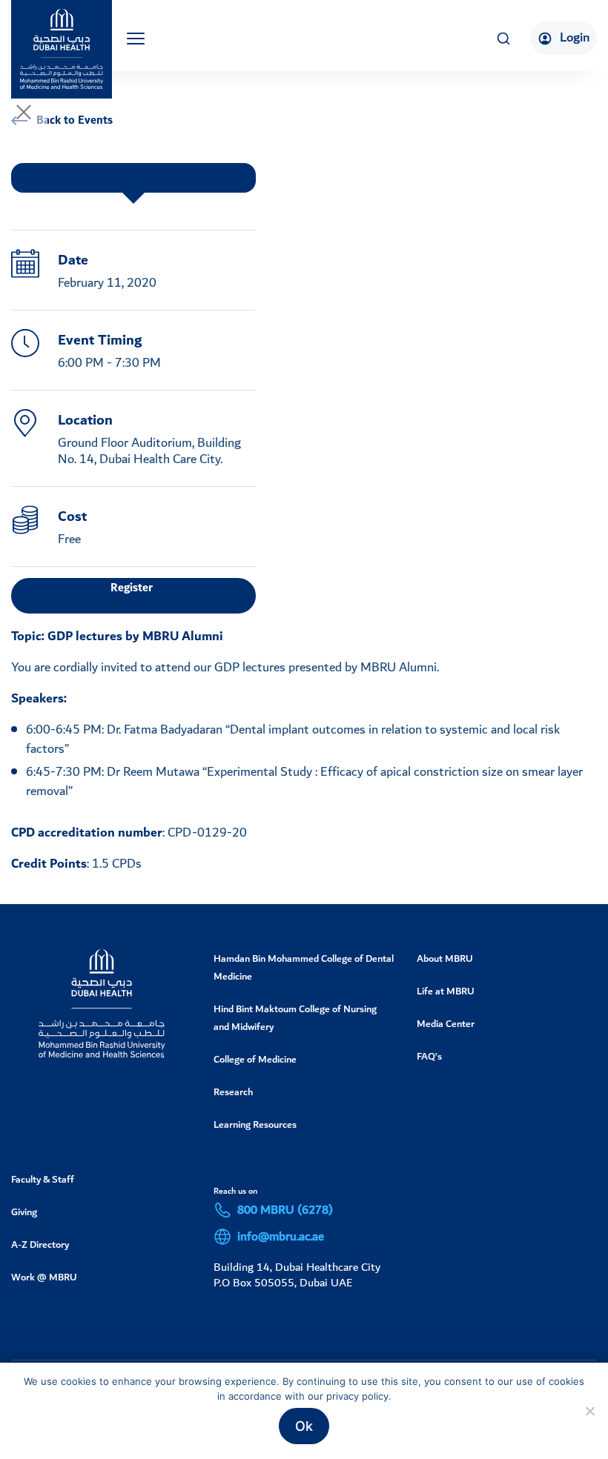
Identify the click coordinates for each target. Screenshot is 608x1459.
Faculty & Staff (42, 1179)
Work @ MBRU (44, 1277)
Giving (24, 1211)
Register (131, 588)
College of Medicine (255, 1059)
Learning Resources (255, 1124)
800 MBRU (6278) (285, 1210)
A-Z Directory (40, 1244)
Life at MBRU (446, 991)
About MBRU (445, 958)
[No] (589, 1410)
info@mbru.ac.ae (280, 1237)
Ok (304, 1426)
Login (574, 38)
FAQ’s (429, 1056)
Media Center (446, 1023)
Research (233, 1091)
